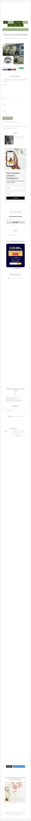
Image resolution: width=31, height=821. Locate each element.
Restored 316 (23, 812)
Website (4, 111)
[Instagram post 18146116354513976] (15, 674)
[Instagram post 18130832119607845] (15, 692)
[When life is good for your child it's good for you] (15, 526)
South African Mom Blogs (15, 11)
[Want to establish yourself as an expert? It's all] (15, 470)
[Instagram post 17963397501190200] (15, 439)
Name (4, 98)
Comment (5, 84)
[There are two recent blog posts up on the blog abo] (15, 711)
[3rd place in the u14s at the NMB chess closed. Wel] (15, 453)
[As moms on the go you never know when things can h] (15, 603)
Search (19, 263)
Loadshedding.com (17, 268)
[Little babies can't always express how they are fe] (15, 486)
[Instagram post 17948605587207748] (15, 609)
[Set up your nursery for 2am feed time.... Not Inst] (15, 503)
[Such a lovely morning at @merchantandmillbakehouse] (15, 683)
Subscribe (17, 138)
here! (3, 18)
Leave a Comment (23, 38)
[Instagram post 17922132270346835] (15, 699)
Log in (20, 815)
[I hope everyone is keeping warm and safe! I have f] (15, 737)
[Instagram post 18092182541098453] (15, 612)
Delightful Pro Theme (17, 813)
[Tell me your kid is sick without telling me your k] (15, 442)
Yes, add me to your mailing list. (11, 122)
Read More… (22, 138)
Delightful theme (16, 812)
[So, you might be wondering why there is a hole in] (15, 568)
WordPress (16, 815)
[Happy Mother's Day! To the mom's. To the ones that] (15, 759)
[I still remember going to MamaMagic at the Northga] (15, 643)
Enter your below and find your (15, 259)
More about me (20, 136)
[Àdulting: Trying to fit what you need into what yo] (15, 695)
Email (4, 105)
